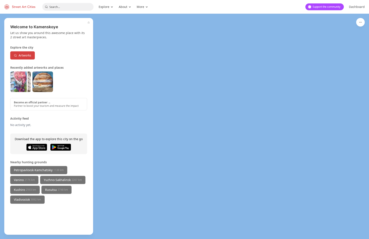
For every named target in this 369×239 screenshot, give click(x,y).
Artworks (25, 55)
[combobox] (68, 7)
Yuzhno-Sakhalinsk (63, 180)
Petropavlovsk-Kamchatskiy (39, 170)
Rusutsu (56, 190)
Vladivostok (27, 199)
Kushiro (25, 190)
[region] (184, 126)
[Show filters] (360, 22)
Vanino (24, 180)
